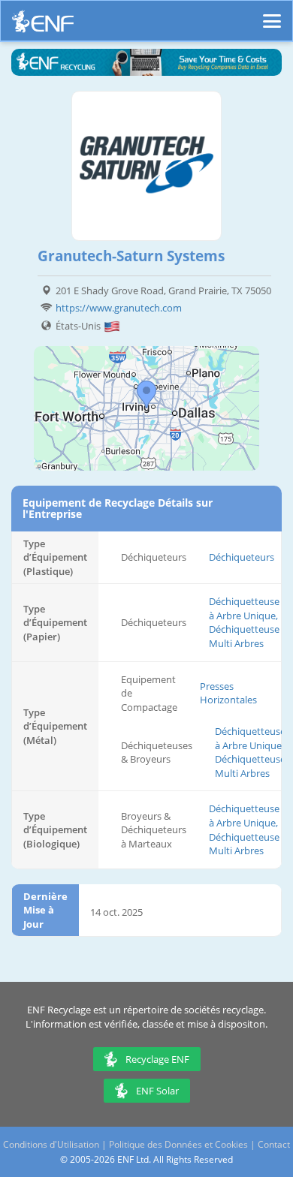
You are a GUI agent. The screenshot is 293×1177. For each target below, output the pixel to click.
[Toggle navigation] (272, 14)
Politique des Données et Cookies (178, 1144)
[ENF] (43, 25)
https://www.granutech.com (119, 308)
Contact (274, 1144)
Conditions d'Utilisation (51, 1144)
